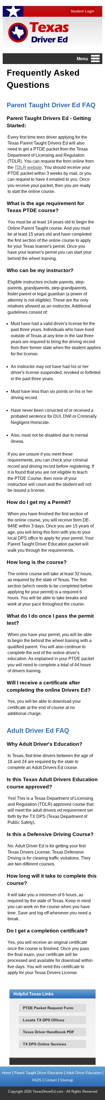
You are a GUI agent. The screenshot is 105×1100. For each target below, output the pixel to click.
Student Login (82, 11)
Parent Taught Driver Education (38, 1073)
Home (6, 1073)
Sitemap (66, 1080)
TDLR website (28, 167)
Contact (51, 1080)
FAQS (36, 1080)
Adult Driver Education (83, 1073)
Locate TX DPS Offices (43, 1020)
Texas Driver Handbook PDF (48, 1032)
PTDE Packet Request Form (48, 1008)
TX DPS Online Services (44, 1044)
